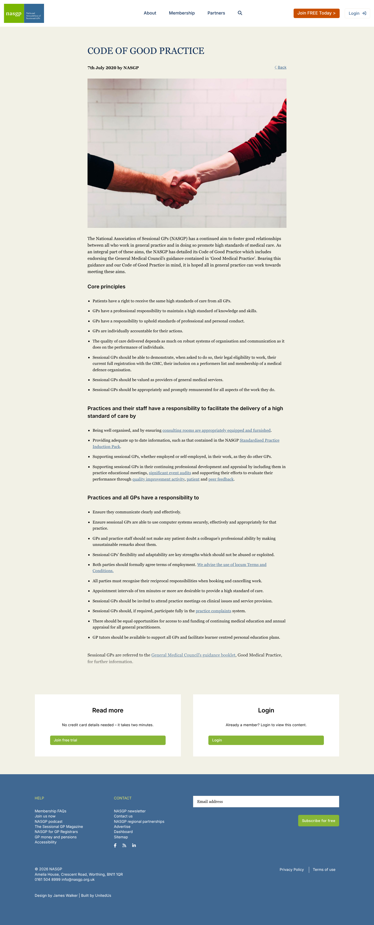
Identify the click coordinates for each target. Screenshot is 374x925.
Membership (182, 13)
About (150, 13)
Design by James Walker (56, 895)
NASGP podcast (49, 821)
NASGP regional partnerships (139, 821)
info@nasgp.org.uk (78, 879)
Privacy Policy (292, 870)
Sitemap (121, 837)
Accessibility (46, 842)
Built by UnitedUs (96, 895)
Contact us (123, 816)
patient (193, 479)
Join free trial (65, 740)
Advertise (122, 827)
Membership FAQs (50, 811)
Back (282, 67)
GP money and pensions (56, 837)
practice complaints (213, 611)
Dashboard (123, 832)
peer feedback (221, 479)
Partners (216, 13)
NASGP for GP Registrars (56, 832)
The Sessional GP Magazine (59, 827)
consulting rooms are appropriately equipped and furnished (217, 430)
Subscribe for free (318, 820)
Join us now (45, 816)
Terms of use (324, 870)
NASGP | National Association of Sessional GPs (24, 13)
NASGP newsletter (130, 811)
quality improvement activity (158, 479)
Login (354, 13)
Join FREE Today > (316, 13)
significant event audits (170, 472)
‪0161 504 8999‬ (48, 879)
